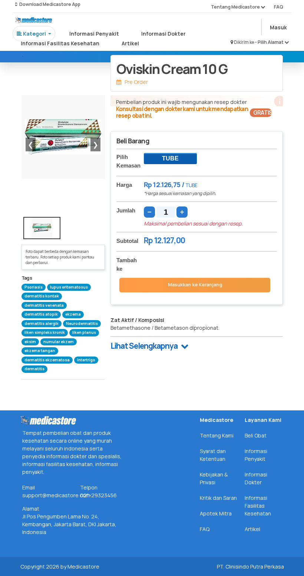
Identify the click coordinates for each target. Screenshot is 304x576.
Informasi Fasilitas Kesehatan (60, 43)
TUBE (170, 158)
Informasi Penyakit (94, 33)
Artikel (130, 43)
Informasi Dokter (163, 33)
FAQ (278, 7)
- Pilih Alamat (269, 42)
